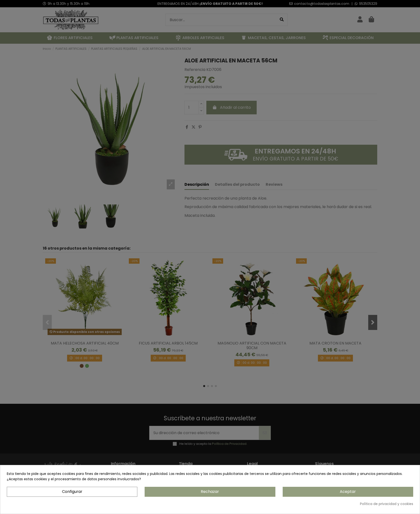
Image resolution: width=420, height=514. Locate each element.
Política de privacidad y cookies (386, 503)
